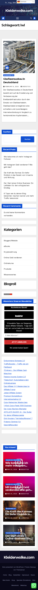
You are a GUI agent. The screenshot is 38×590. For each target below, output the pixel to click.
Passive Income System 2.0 (15, 377)
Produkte (7, 269)
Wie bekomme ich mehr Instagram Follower (16, 465)
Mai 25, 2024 (12, 469)
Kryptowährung (10, 252)
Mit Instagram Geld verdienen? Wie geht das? (18, 490)
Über (33, 580)
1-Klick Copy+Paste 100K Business (17, 406)
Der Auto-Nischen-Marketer (15, 409)
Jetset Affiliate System (13, 393)
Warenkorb (15, 585)
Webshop (23, 585)
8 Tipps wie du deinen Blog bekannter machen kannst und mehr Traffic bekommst (19, 195)
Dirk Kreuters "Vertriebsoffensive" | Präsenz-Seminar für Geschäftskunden (18, 421)
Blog (10, 575)
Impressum (25, 575)
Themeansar (20, 570)
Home (5, 575)
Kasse (33, 575)
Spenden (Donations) (24, 580)
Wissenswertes (9, 75)
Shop (13, 580)
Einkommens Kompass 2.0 (14, 361)
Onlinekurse (9, 263)
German (23, 1)
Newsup (33, 567)
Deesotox (26, 86)
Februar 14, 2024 (12, 86)
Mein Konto (6, 580)
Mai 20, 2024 (12, 518)
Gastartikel (16, 575)
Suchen (7, 132)
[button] (31, 18)
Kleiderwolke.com (19, 11)
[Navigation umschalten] (17, 18)
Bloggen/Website (11, 241)
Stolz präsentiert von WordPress (13, 567)
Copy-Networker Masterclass (15, 402)
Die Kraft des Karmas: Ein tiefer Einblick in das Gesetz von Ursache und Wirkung (18, 175)
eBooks (7, 246)
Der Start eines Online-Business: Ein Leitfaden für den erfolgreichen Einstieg (18, 185)
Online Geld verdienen (13, 258)
